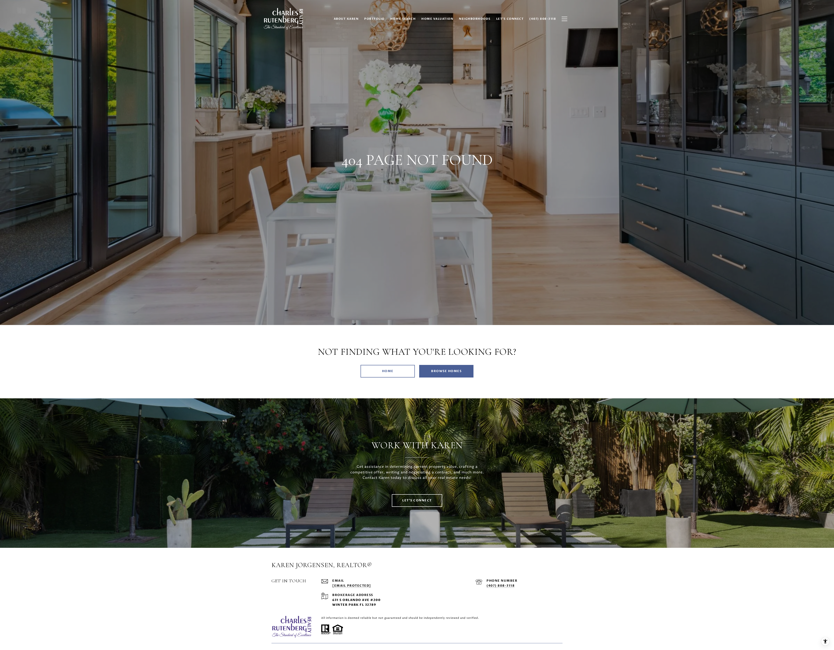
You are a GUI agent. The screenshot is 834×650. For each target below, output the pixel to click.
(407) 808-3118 (500, 586)
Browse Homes (446, 371)
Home (388, 371)
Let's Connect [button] (417, 500)
